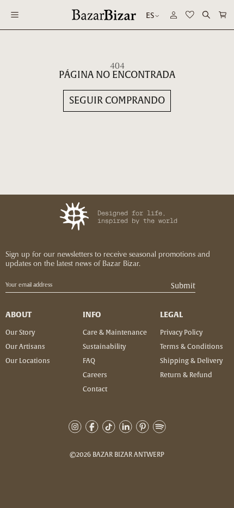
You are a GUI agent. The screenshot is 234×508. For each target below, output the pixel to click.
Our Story (20, 332)
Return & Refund (186, 375)
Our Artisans (25, 346)
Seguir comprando (117, 100)
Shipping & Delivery (191, 361)
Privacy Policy (181, 332)
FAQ (89, 361)
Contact (95, 389)
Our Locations (27, 361)
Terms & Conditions (191, 346)
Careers (95, 375)
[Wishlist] (190, 15)
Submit (183, 286)
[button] (223, 15)
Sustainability (104, 346)
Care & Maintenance (115, 332)
